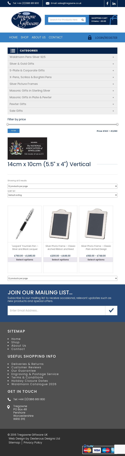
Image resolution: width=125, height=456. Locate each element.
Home (13, 37)
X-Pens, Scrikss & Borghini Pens (62, 77)
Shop (25, 37)
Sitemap (14, 442)
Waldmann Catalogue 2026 (34, 384)
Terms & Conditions (27, 377)
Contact (56, 37)
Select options (24, 259)
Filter (13, 131)
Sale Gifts (62, 111)
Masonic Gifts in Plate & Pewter (62, 97)
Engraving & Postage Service (35, 374)
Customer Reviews (26, 367)
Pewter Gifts (62, 104)
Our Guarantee (23, 370)
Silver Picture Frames (62, 84)
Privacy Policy (33, 442)
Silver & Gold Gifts (62, 64)
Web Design (17, 438)
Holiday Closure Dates (29, 380)
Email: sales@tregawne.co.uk (66, 3)
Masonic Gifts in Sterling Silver (62, 90)
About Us (39, 37)
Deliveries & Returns (27, 364)
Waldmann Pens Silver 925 (62, 57)
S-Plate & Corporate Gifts (62, 70)
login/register (106, 38)
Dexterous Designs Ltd (45, 438)
